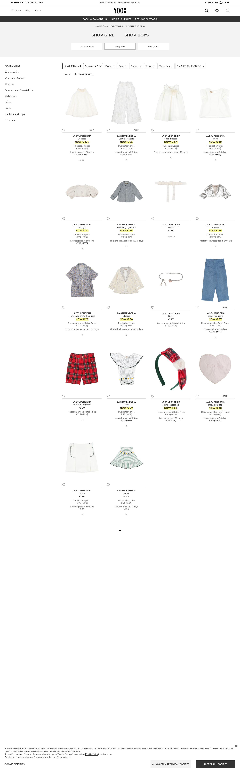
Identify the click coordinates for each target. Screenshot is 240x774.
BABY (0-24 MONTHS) (94, 19)
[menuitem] (16, 10)
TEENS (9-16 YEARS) (146, 19)
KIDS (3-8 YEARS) (121, 19)
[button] (31, 72)
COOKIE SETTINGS (15, 764)
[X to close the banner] (236, 746)
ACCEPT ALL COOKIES (215, 764)
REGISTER (213, 2)
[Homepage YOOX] (120, 11)
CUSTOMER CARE (34, 2)
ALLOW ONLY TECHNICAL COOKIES (170, 764)
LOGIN (224, 3)
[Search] (206, 10)
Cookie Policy (92, 754)
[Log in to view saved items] (217, 10)
